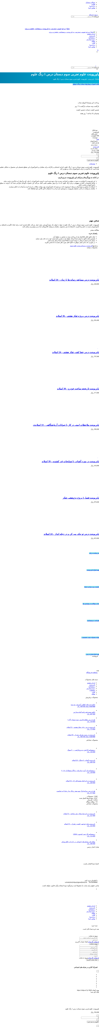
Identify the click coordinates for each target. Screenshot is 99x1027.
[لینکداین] (94, 981)
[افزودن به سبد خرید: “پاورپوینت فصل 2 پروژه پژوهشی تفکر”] (98, 493)
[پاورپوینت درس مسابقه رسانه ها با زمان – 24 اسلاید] (77, 274)
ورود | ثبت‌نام (93, 14)
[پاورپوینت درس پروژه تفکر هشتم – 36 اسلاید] (76, 310)
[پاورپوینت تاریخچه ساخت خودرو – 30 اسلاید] (76, 383)
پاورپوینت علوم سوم (76, 246)
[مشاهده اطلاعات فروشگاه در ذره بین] (84, 862)
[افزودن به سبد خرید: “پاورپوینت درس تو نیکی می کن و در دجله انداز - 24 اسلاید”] (98, 530)
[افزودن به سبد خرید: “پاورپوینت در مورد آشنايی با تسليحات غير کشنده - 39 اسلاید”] (98, 457)
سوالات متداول (90, 2)
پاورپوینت (92, 36)
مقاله (93, 41)
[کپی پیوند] (76, 990)
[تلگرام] (94, 983)
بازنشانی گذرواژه (93, 942)
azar (97, 139)
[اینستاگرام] (94, 11)
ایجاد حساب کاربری (92, 960)
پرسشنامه (92, 37)
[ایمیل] (94, 987)
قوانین (93, 4)
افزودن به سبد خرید (93, 160)
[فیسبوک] (94, 974)
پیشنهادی (92, 690)
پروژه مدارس (90, 39)
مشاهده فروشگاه (92, 672)
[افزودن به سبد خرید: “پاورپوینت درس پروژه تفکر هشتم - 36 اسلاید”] (98, 312)
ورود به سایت (93, 943)
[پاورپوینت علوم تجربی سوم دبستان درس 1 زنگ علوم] (84, 128)
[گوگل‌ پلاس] (94, 976)
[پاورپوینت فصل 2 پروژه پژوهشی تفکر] (76, 492)
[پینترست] (94, 978)
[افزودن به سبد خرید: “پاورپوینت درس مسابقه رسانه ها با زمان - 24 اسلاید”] (98, 275)
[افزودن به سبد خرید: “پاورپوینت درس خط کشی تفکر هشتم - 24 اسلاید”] (98, 348)
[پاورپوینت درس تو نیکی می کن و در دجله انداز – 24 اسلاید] (76, 528)
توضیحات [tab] (92, 164)
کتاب (93, 43)
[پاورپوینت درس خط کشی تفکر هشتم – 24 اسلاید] (76, 346)
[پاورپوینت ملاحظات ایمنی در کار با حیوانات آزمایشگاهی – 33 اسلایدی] (76, 419)
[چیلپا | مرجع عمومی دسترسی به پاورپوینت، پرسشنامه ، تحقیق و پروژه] (72, 32)
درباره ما (92, 6)
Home (97, 79)
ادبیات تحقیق (91, 34)
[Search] (72, 17)
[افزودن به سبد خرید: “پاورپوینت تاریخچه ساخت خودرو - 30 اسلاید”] (98, 384)
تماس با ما (91, 8)
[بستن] (98, 924)
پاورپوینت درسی (88, 246)
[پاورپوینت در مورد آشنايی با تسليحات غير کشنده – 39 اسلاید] (76, 455)
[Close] (97, 1026)
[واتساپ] (94, 985)
